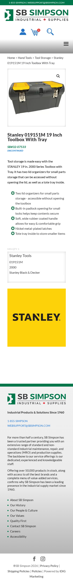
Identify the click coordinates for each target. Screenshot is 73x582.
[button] (58, 76)
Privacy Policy (49, 565)
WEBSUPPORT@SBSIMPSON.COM (46, 2)
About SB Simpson (21, 500)
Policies (37, 571)
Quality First (18, 521)
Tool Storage (43, 57)
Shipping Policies (19, 571)
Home (11, 57)
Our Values (17, 515)
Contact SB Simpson (23, 526)
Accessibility (18, 536)
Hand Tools (25, 57)
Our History (18, 505)
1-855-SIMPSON (17, 2)
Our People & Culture (24, 510)
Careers (15, 531)
